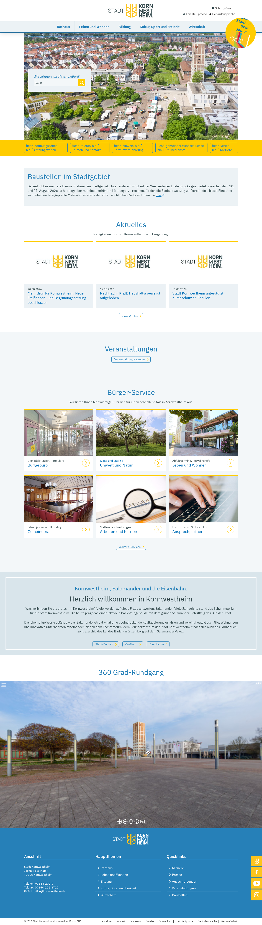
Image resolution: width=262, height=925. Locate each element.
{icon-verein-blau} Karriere (222, 148)
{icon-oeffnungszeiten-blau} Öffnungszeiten (42, 148)
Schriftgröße (223, 8)
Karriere (178, 868)
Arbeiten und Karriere (119, 531)
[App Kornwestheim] (256, 861)
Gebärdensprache (223, 14)
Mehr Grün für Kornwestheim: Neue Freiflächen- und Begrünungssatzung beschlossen (57, 298)
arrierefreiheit (229, 921)
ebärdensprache (207, 921)
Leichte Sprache (196, 14)
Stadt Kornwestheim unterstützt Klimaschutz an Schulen (197, 295)
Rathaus (63, 27)
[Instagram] (256, 894)
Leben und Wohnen (94, 27)
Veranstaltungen (184, 888)
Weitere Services (130, 547)
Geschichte (157, 644)
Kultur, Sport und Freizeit (159, 27)
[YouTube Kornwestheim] (256, 883)
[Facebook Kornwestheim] (256, 872)
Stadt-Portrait (104, 644)
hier (158, 195)
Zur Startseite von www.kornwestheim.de (131, 10)
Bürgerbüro (38, 465)
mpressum (135, 921)
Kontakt (121, 921)
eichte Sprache (184, 921)
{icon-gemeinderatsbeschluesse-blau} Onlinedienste (181, 148)
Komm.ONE (75, 921)
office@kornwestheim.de (50, 891)
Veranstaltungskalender (129, 359)
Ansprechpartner (187, 531)
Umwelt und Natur (116, 465)
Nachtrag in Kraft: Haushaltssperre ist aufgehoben (130, 295)
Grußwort (131, 644)
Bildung (125, 27)
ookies (150, 921)
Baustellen (179, 895)
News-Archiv (130, 316)
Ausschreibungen (184, 881)
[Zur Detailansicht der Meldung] (58, 263)
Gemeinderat (39, 531)
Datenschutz (165, 921)
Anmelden (106, 921)
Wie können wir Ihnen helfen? (56, 76)
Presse (177, 875)
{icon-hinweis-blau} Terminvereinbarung (128, 148)
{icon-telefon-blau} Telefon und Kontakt (86, 148)
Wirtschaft (197, 27)
